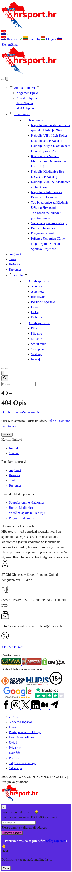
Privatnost (15, 747)
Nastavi (7, 434)
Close (6, 868)
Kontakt (14, 448)
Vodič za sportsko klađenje (27, 513)
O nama (14, 453)
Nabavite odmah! (12, 833)
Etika (12, 727)
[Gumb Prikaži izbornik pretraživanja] (2, 79)
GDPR (13, 717)
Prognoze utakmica (22, 518)
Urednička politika (21, 737)
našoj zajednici (56, 841)
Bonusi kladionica (21, 507)
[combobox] (36, 380)
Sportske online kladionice (26, 502)
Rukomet (15, 485)
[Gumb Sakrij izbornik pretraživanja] (2, 373)
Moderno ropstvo (20, 722)
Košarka (14, 475)
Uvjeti (13, 742)
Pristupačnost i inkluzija (25, 732)
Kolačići (14, 753)
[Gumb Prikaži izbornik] (6, 368)
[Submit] (4, 378)
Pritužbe (14, 758)
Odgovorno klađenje (22, 763)
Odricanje (15, 768)
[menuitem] (12, 39)
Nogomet (15, 470)
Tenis (12, 480)
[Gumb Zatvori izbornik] (6, 79)
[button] (36, 33)
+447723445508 (12, 647)
